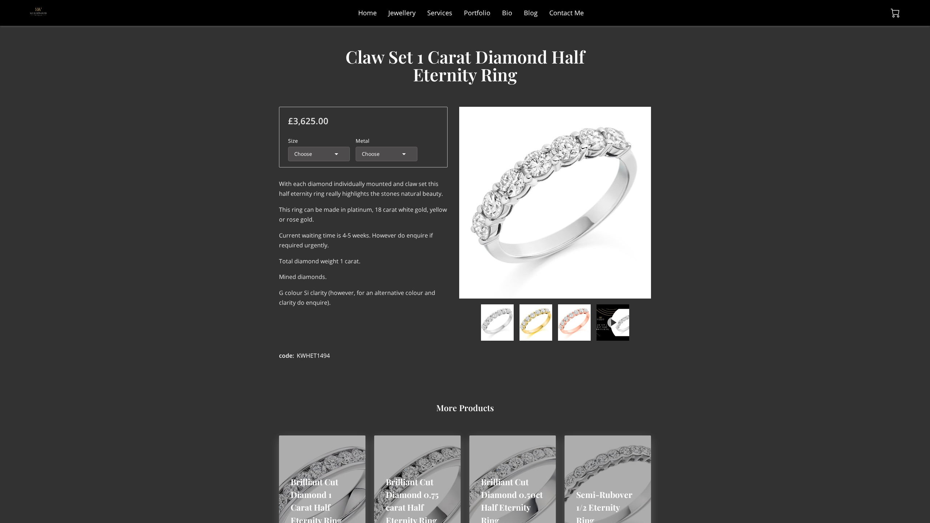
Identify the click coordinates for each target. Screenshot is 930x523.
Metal (362, 141)
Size (293, 141)
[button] (319, 154)
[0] (895, 13)
